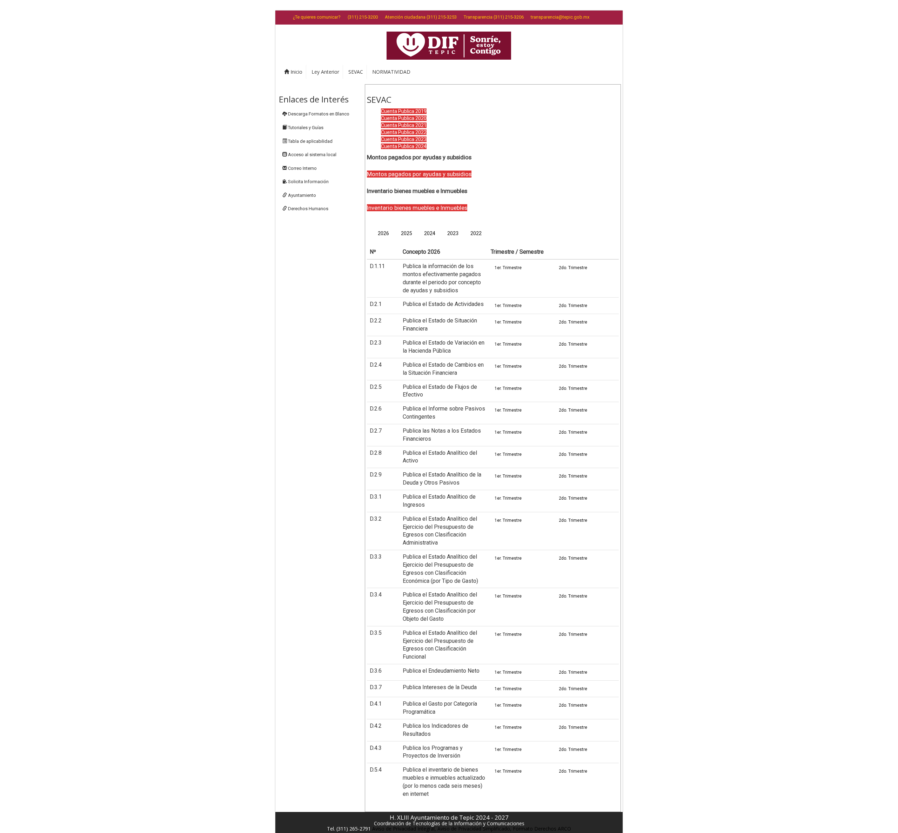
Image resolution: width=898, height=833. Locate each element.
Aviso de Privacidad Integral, (404, 828)
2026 (383, 233)
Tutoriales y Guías (305, 127)
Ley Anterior (325, 71)
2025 (406, 233)
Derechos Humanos (307, 208)
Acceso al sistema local (311, 154)
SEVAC (355, 71)
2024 (429, 233)
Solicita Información (308, 181)
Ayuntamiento (301, 195)
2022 (476, 233)
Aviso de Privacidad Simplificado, (474, 828)
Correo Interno (302, 168)
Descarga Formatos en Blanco (318, 113)
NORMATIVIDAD (391, 71)
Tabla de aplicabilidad (310, 141)
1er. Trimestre (508, 267)
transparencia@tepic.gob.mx (560, 17)
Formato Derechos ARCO (542, 828)
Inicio (295, 71)
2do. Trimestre (573, 267)
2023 (452, 233)
